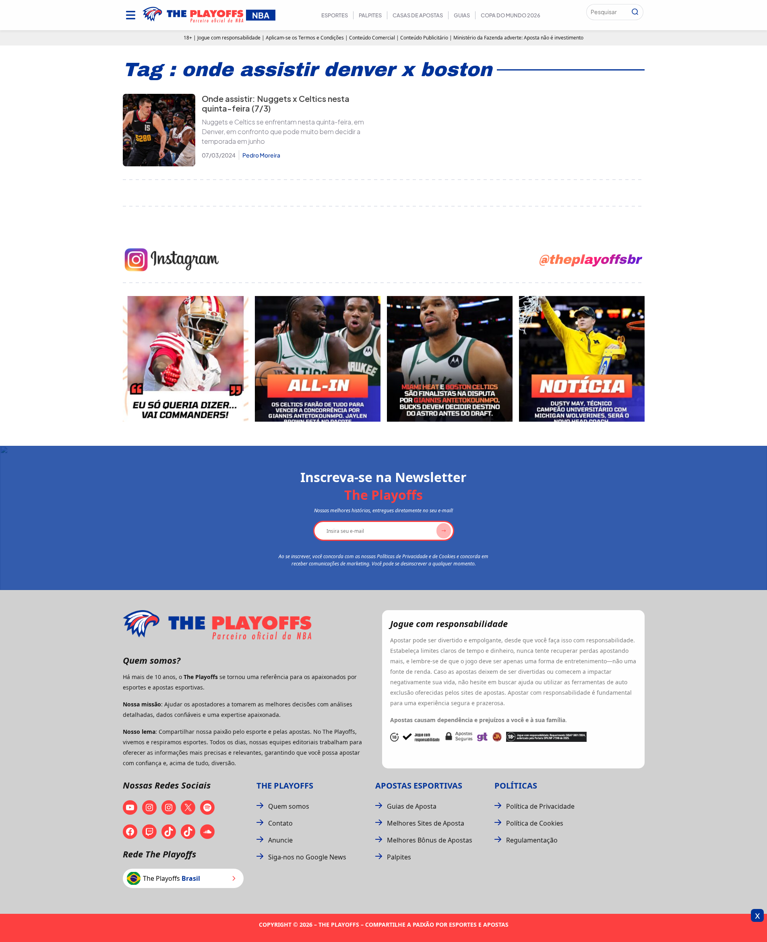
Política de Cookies (534, 823)
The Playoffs (284, 785)
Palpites (370, 15)
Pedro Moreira (261, 155)
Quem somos (288, 806)
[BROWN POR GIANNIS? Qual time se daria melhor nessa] (317, 359)
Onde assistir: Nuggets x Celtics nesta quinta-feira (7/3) (275, 103)
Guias (462, 15)
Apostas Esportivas (418, 785)
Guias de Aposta (411, 806)
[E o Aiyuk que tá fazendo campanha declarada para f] (185, 359)
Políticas (515, 785)
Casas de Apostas (418, 15)
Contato (280, 823)
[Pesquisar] (635, 12)
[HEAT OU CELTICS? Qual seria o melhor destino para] (450, 359)
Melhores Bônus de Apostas (429, 840)
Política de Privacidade (540, 806)
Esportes (334, 15)
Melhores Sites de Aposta (425, 823)
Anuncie (280, 840)
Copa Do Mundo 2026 (510, 15)
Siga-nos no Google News (307, 857)
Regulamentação (532, 840)
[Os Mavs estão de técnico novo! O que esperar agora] (582, 359)
